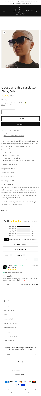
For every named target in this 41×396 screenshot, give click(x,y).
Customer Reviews (9, 319)
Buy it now (20, 124)
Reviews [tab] (6, 255)
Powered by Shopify (22, 389)
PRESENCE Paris (13, 389)
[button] (4, 11)
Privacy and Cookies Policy (12, 336)
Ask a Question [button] (21, 249)
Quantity (3, 108)
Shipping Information (10, 323)
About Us (7, 306)
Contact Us (7, 332)
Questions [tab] (19, 255)
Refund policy (32, 389)
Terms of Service (9, 341)
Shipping (3, 104)
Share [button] (5, 210)
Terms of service (21, 392)
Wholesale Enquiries (10, 310)
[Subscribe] (35, 355)
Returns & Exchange (10, 327)
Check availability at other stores (14, 136)
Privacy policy (11, 392)
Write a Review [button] (21, 244)
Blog (5, 314)
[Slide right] (25, 81)
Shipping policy (31, 392)
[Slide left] (16, 81)
